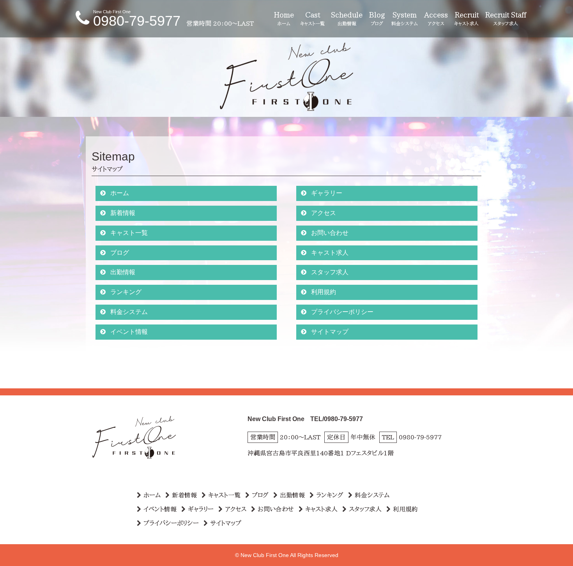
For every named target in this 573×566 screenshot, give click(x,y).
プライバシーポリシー (342, 312)
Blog (377, 18)
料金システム (129, 312)
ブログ (119, 252)
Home (284, 18)
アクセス (323, 213)
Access (436, 18)
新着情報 (122, 213)
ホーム (119, 193)
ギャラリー (326, 193)
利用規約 (323, 292)
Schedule (347, 18)
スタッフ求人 (329, 272)
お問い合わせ (329, 232)
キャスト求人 (329, 252)
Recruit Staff (505, 18)
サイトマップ (329, 331)
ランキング (125, 292)
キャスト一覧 (129, 232)
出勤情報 (122, 272)
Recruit (466, 18)
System (404, 18)
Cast (312, 18)
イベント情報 (129, 331)
